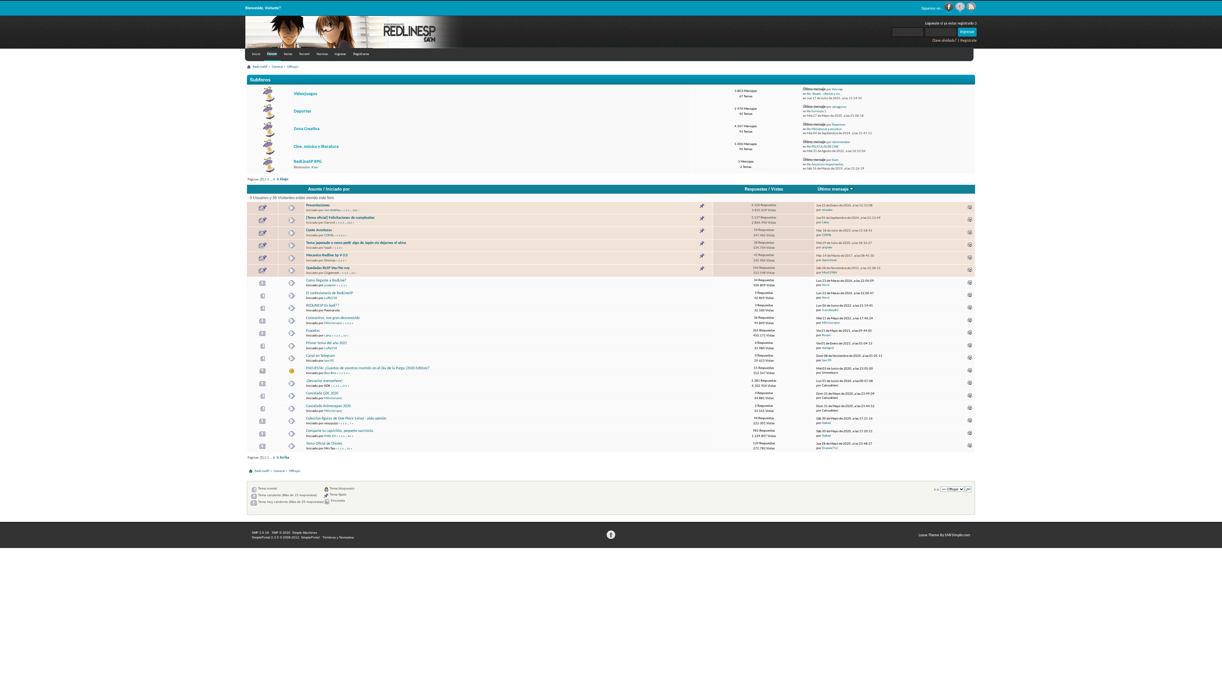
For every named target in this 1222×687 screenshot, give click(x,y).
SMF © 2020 (281, 532)
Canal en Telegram (320, 356)
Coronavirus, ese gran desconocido (333, 318)
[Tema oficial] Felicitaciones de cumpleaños (340, 218)
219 (344, 386)
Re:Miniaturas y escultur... (825, 129)
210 (349, 222)
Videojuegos (305, 94)
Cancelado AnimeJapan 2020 (328, 406)
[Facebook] (949, 11)
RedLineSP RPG (308, 162)
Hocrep (837, 89)
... (271, 179)
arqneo (827, 247)
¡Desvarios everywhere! (324, 381)
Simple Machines (304, 532)
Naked (826, 423)
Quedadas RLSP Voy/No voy (328, 268)
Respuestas (756, 189)
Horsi (826, 285)
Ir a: (937, 489)
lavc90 (329, 361)
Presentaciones (318, 205)
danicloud (829, 260)
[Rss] (971, 11)
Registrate (968, 41)
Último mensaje (834, 189)
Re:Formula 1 (816, 111)
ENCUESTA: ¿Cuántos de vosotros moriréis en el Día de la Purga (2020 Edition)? (368, 368)
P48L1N (330, 436)
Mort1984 (829, 272)
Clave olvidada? (944, 41)
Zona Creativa (307, 129)
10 (353, 273)
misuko (827, 210)
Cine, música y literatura (316, 147)
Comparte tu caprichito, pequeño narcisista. (340, 431)
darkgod (828, 348)
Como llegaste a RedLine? (326, 280)
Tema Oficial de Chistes (324, 444)
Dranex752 (830, 448)
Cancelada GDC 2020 (322, 393)
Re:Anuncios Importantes (825, 164)
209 (355, 210)
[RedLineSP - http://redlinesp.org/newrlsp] (353, 47)
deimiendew (841, 142)
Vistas (777, 189)
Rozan (826, 335)
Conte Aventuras (319, 230)
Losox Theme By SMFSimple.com (944, 535)
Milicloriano (333, 323)
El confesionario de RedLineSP (329, 293)
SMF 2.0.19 (260, 532)
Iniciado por (338, 189)
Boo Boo (330, 373)
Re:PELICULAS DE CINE (823, 147)
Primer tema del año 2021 (326, 343)
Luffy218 (330, 298)
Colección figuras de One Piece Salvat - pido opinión (346, 418)
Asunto (315, 189)
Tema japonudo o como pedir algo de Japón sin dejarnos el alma (356, 243)
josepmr (330, 285)
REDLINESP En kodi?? (322, 306)
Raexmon (839, 125)
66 (349, 436)
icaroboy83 (830, 310)
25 (345, 335)
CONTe (329, 235)
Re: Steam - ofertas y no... (825, 94)
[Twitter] (960, 11)
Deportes (302, 111)
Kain (315, 167)
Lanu (825, 222)
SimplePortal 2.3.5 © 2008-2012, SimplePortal (286, 537)
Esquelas (313, 331)
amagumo (839, 107)
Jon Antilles (332, 210)
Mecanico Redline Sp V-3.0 (327, 255)
